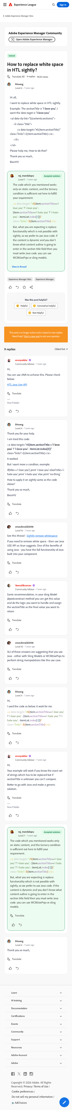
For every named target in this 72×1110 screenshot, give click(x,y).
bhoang (19, 84)
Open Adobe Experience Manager (34, 39)
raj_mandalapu (26, 175)
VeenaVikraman (23, 585)
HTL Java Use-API (17, 384)
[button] (18, 77)
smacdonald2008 (24, 526)
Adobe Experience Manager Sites (19, 16)
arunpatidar (21, 360)
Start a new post (32, 336)
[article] (36, 386)
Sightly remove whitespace (42, 535)
